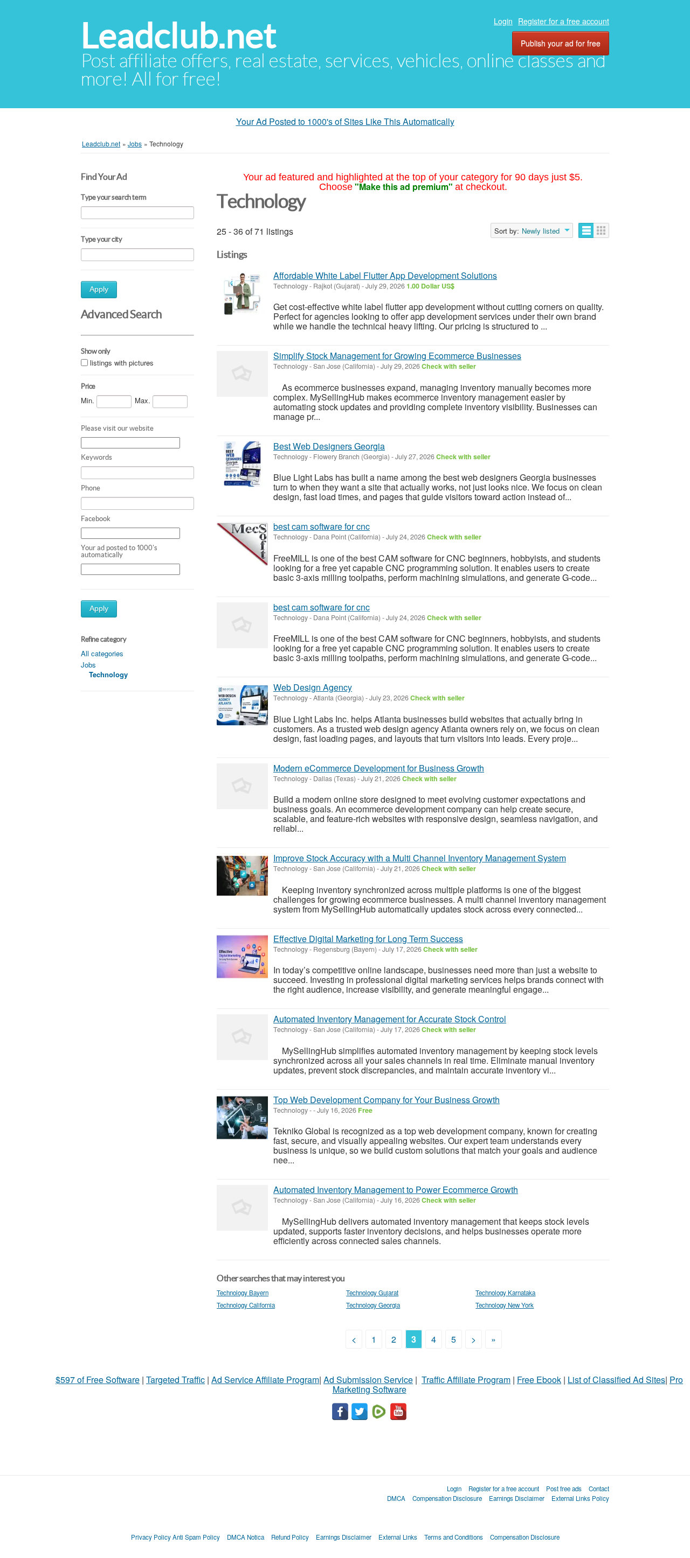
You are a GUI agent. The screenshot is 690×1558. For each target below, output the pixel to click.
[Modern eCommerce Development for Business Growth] (242, 786)
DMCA (396, 1498)
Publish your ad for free (561, 43)
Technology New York (504, 1305)
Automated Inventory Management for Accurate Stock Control (389, 1019)
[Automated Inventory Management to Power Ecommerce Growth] (242, 1208)
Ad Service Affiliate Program (265, 1379)
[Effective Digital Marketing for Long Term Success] (242, 957)
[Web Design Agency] (242, 705)
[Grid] (601, 230)
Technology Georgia (373, 1305)
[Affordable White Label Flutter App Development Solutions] (242, 294)
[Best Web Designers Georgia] (242, 464)
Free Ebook (539, 1379)
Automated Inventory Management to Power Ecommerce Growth (395, 1189)
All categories (102, 653)
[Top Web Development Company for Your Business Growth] (242, 1118)
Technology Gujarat (372, 1292)
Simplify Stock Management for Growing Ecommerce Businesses (397, 355)
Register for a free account (563, 21)
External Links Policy (580, 1498)
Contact (599, 1488)
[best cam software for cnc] (242, 544)
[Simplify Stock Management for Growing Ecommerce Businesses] (242, 374)
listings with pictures (122, 362)
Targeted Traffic (175, 1379)
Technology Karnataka (505, 1292)
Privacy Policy (151, 1537)
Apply (98, 289)
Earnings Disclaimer (516, 1498)
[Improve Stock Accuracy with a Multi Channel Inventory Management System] (242, 876)
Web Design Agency (312, 687)
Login (503, 21)
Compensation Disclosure (447, 1498)
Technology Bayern (242, 1292)
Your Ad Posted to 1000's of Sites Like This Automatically (345, 121)
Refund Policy (290, 1537)
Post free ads (564, 1488)
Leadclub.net (179, 35)
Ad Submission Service (368, 1379)
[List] (586, 230)
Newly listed (541, 231)
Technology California (246, 1305)
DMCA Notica (245, 1537)
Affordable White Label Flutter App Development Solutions (385, 275)
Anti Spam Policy (196, 1537)
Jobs (88, 664)
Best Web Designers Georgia (329, 446)
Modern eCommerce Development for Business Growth (378, 768)
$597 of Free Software (98, 1379)
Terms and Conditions (453, 1537)
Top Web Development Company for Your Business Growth (386, 1099)
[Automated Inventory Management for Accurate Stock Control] (242, 1037)
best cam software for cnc (321, 526)
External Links (397, 1537)
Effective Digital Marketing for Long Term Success (368, 938)
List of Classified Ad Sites (616, 1379)
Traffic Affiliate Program (466, 1379)
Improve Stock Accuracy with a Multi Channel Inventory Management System (419, 858)
